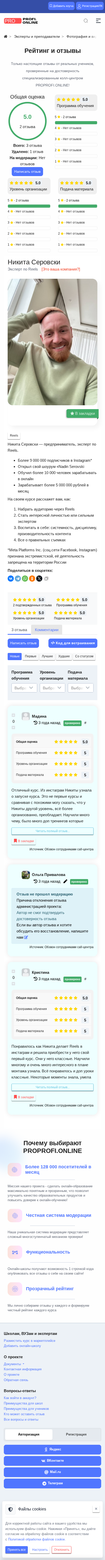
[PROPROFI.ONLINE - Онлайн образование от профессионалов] (21, 21)
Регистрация (76, 1434)
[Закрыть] (96, 1508)
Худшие (64, 656)
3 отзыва (19, 630)
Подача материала (76, 189)
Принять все (17, 1550)
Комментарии (46, 630)
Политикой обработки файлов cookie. (37, 1539)
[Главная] (5, 36)
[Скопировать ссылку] (46, 578)
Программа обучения (75, 105)
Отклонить (61, 1550)
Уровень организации (28, 189)
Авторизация (29, 1434)
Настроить (40, 1550)
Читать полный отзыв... (53, 831)
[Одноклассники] (32, 578)
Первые (30, 656)
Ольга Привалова (48, 874)
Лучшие (47, 656)
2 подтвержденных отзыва (32, 605)
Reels (14, 435)
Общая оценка (26, 742)
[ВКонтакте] (11, 578)
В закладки (84, 413)
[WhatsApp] (25, 578)
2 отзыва (69, 117)
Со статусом (84, 656)
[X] (39, 578)
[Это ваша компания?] (61, 269)
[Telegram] (18, 578)
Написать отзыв (27, 171)
